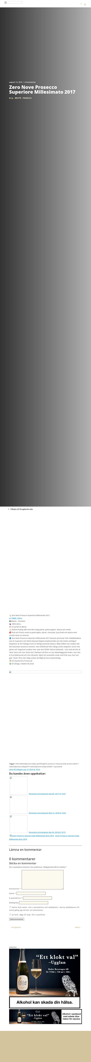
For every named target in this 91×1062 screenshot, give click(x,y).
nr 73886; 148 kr (15, 618)
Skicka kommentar (16, 919)
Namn (12, 893)
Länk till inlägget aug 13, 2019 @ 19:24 (24, 769)
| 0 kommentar (29, 82)
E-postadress (16, 898)
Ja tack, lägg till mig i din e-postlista (28, 914)
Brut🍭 (18, 98)
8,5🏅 (11, 98)
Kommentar (15, 889)
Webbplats (14, 903)
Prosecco (27, 98)
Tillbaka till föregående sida (21, 509)
